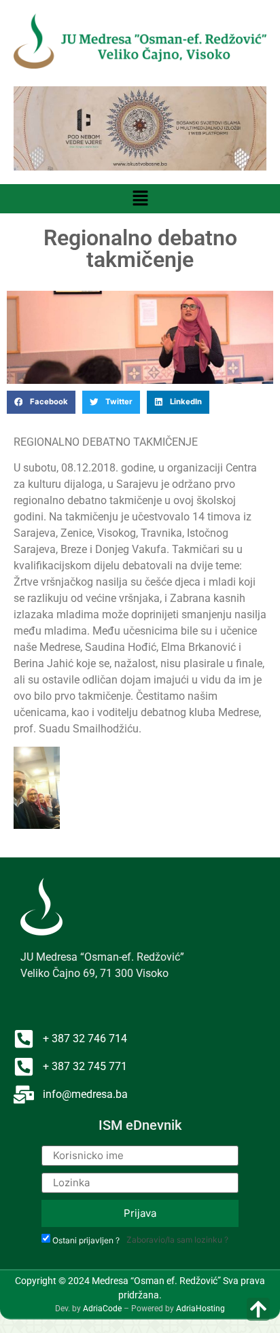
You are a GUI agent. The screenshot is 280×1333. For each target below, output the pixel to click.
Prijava (140, 1213)
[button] (140, 198)
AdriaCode (102, 1308)
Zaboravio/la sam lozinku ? (177, 1239)
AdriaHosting (200, 1308)
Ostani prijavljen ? (86, 1241)
